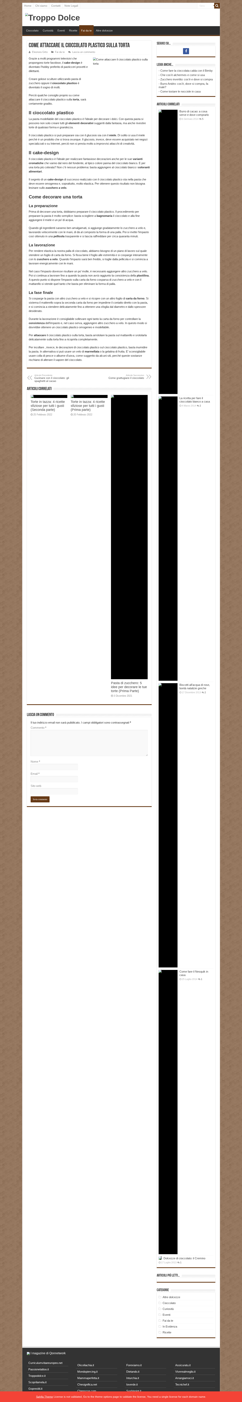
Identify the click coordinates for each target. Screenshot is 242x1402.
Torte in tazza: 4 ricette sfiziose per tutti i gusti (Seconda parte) (48, 406)
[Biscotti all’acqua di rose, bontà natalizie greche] (168, 825)
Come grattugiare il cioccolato (126, 376)
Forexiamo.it (134, 1365)
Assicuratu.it (183, 1365)
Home (27, 5)
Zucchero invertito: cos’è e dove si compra (186, 79)
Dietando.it (132, 1371)
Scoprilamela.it (37, 1382)
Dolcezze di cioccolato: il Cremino (184, 1258)
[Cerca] (217, 6)
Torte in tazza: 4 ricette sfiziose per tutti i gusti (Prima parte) (88, 406)
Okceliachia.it (85, 1365)
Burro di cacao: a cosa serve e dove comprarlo (194, 113)
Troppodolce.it (37, 1375)
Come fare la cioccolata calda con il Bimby (186, 70)
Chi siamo (41, 5)
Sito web (36, 785)
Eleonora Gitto (40, 52)
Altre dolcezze (104, 30)
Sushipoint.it (133, 1391)
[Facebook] (186, 51)
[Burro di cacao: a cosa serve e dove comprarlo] (168, 252)
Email (35, 773)
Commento (38, 727)
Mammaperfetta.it (88, 1378)
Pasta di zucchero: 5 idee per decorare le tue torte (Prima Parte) (129, 687)
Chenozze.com (86, 1391)
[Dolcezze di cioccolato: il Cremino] (160, 1258)
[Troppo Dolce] (52, 17)
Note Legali (71, 5)
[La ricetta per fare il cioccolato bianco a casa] (168, 538)
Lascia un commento (83, 52)
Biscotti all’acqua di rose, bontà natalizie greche (194, 686)
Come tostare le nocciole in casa (180, 91)
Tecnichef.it (182, 1384)
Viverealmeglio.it (185, 1371)
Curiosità (48, 30)
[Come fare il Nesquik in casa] (168, 1112)
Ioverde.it (132, 1384)
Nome (35, 761)
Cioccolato (32, 30)
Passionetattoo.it (38, 1369)
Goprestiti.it (35, 1388)
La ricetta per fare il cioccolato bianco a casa (194, 399)
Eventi (61, 30)
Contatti (55, 5)
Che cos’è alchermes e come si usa (182, 75)
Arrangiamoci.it (184, 1378)
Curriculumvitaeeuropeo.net (45, 1362)
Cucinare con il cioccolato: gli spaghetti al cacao (51, 378)
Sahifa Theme (44, 1396)
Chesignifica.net (87, 1384)
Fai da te (86, 30)
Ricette (73, 30)
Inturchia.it (132, 1378)
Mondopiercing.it (87, 1371)
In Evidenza (170, 1326)
